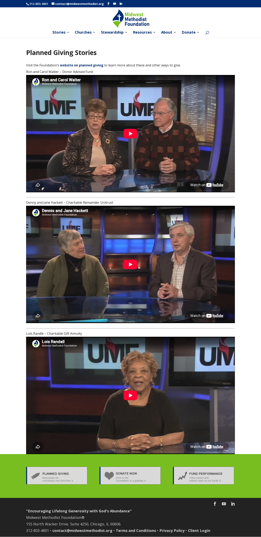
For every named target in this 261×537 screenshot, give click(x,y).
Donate (189, 33)
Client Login (199, 530)
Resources (142, 33)
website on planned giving (81, 65)
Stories (58, 33)
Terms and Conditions (136, 530)
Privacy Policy (172, 530)
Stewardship (112, 33)
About (166, 33)
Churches (83, 33)
